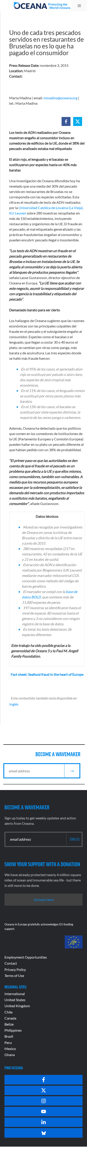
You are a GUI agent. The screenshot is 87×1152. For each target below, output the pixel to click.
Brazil (8, 1036)
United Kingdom (17, 1006)
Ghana (9, 1054)
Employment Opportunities (25, 957)
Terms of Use (14, 975)
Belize (9, 1024)
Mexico (10, 1048)
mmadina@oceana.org (60, 98)
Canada (10, 1018)
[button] (66, 121)
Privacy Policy (15, 969)
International (14, 994)
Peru (8, 1042)
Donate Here (44, 899)
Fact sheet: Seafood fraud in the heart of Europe (47, 674)
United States (14, 1000)
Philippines (13, 1030)
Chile (8, 1012)
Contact (10, 963)
